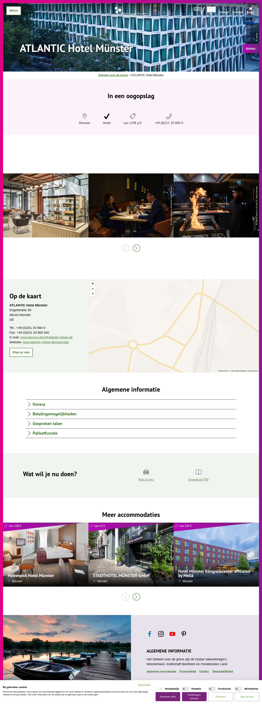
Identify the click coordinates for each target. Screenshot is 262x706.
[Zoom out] (92, 288)
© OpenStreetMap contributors (243, 370)
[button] (251, 48)
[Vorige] (125, 248)
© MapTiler (222, 370)
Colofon (204, 671)
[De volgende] (136, 248)
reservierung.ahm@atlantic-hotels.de (46, 337)
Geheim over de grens (113, 75)
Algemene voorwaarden (161, 671)
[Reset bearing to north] (92, 294)
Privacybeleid (187, 671)
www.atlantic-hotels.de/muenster (46, 342)
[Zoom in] (92, 283)
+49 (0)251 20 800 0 (169, 123)
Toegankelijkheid (222, 671)
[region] (173, 326)
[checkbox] (159, 689)
